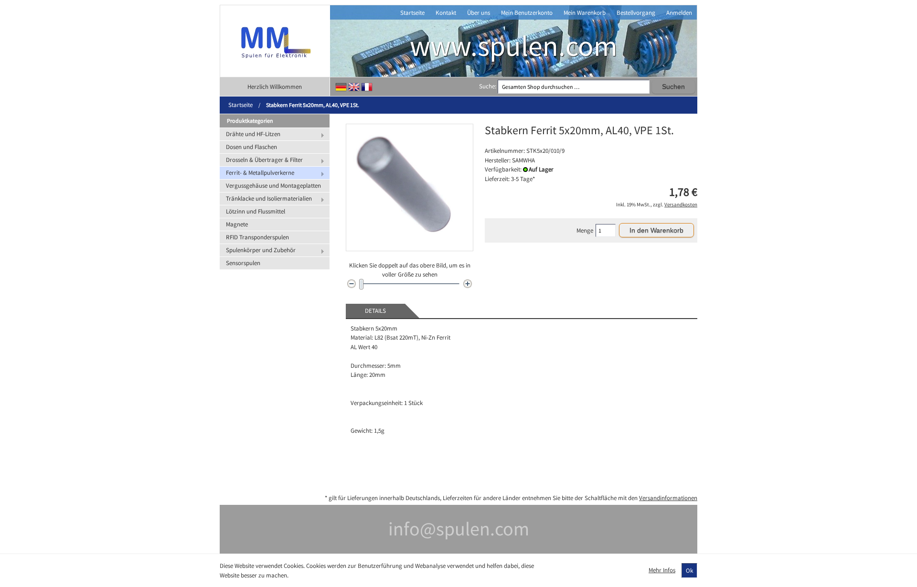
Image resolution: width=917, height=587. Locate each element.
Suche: (487, 86)
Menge (584, 230)
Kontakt (446, 13)
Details (375, 311)
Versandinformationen (668, 498)
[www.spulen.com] (275, 41)
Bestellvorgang (636, 13)
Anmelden (679, 13)
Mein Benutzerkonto (527, 13)
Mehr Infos (662, 570)
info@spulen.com (458, 529)
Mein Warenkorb (585, 13)
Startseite (412, 13)
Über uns (478, 13)
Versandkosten (680, 204)
